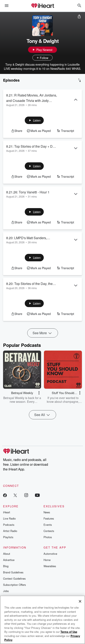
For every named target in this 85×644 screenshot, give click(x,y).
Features (49, 518)
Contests (49, 531)
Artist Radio (10, 531)
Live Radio (9, 518)
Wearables (50, 566)
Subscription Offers (14, 585)
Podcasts (8, 525)
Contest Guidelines (14, 578)
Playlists (8, 537)
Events (48, 525)
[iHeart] (42, 6)
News (47, 512)
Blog (5, 566)
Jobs (6, 591)
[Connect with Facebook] (5, 495)
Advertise (8, 560)
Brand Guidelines (13, 572)
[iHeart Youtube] (37, 495)
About (6, 554)
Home (47, 560)
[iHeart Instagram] (26, 495)
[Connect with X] (15, 495)
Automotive (50, 554)
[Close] (80, 601)
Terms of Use (68, 632)
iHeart (6, 512)
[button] (34, 120)
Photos (48, 537)
